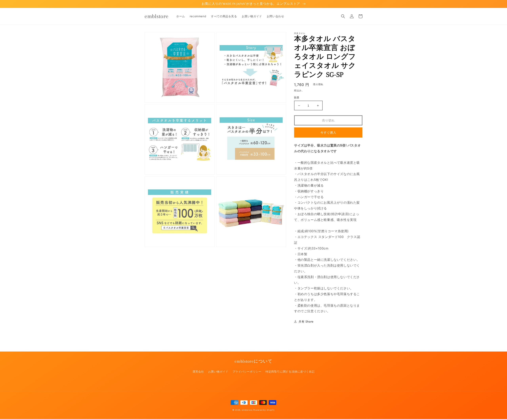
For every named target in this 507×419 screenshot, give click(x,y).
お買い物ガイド (218, 371)
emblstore (247, 410)
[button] (343, 16)
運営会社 (198, 371)
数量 (296, 97)
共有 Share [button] (306, 321)
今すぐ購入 (328, 132)
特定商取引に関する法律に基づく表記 (289, 371)
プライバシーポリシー (247, 371)
